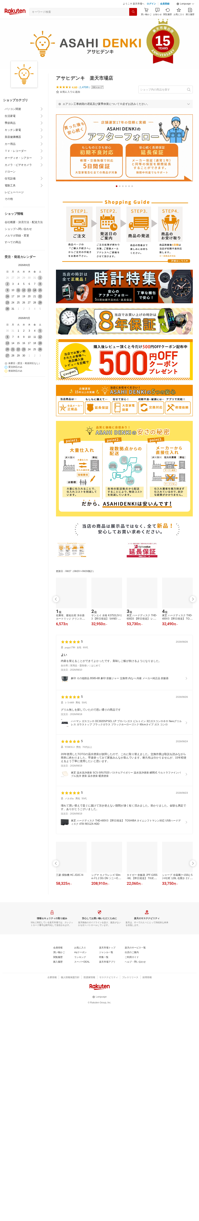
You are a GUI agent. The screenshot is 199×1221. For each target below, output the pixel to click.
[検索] (133, 12)
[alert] (124, 104)
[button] (185, 4)
